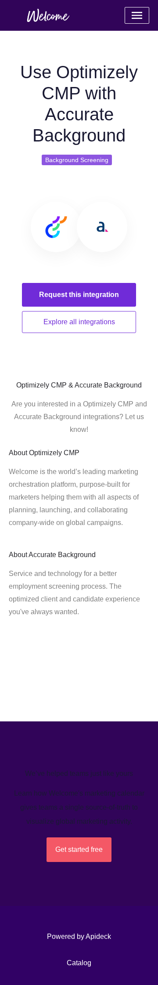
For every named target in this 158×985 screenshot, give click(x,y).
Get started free (79, 849)
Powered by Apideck (79, 936)
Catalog (79, 963)
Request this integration (79, 294)
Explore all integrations (79, 322)
